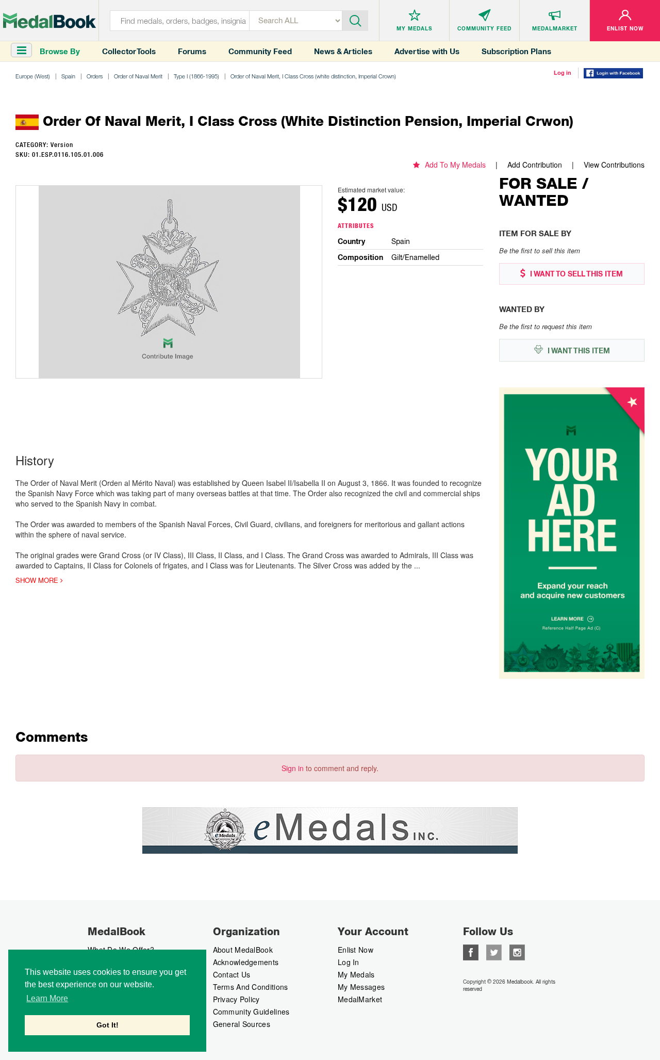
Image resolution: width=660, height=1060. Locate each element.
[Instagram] (517, 951)
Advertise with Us (426, 51)
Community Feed (260, 51)
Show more (37, 580)
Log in (562, 72)
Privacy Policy (236, 999)
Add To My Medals (455, 164)
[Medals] (49, 20)
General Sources (242, 1024)
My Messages (361, 987)
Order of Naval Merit (138, 76)
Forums (192, 51)
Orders (95, 76)
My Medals (356, 974)
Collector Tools (129, 51)
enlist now (355, 949)
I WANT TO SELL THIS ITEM (575, 274)
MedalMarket (360, 999)
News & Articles (343, 51)
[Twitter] (494, 951)
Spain (68, 76)
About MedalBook (243, 949)
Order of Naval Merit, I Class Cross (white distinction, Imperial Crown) (313, 76)
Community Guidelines (251, 1011)
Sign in (293, 768)
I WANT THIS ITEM (578, 350)
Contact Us (232, 974)
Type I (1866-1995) (196, 76)
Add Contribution (534, 164)
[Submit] (355, 19)
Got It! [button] (107, 1025)
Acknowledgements (246, 962)
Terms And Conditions (250, 987)
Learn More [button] (47, 998)
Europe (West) (32, 76)
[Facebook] (470, 951)
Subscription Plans (516, 51)
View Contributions (614, 164)
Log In (348, 962)
